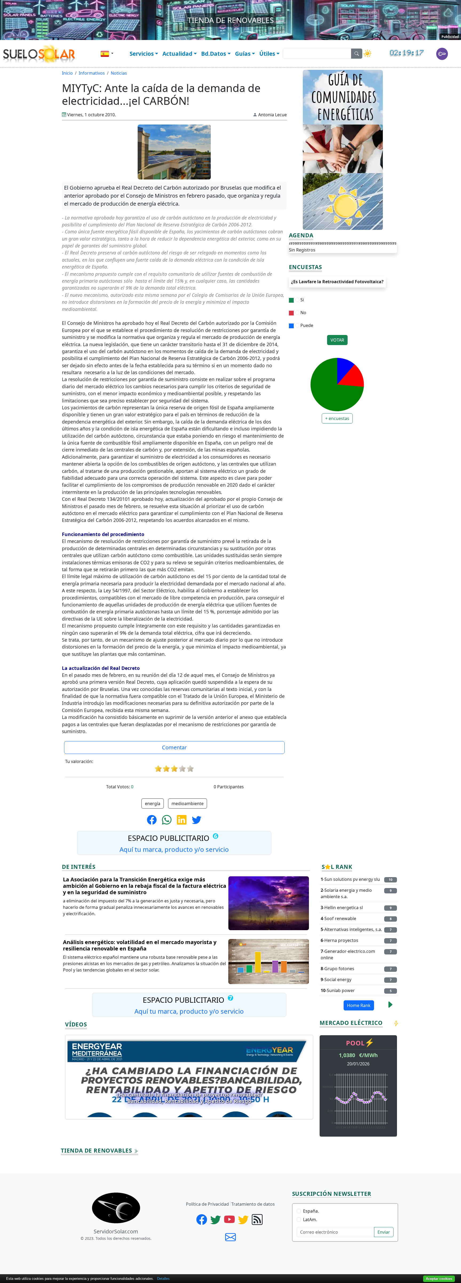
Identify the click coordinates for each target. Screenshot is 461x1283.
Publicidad (450, 36)
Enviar (383, 1232)
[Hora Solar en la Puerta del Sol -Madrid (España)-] (413, 55)
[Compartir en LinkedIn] (184, 819)
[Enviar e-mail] (230, 1237)
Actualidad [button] (177, 53)
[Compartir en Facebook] (154, 819)
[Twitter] (216, 1222)
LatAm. (310, 1219)
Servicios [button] (142, 53)
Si (301, 300)
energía (152, 803)
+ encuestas (337, 418)
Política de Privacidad (207, 1204)
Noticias (119, 73)
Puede (306, 325)
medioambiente (188, 803)
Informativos (92, 73)
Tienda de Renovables (97, 1150)
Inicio (67, 73)
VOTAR (337, 340)
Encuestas (305, 267)
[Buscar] (356, 54)
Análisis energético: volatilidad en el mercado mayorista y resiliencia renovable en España (139, 945)
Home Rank (359, 1005)
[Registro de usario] (441, 55)
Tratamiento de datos (253, 1204)
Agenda (301, 235)
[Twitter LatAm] (244, 1222)
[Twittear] (196, 819)
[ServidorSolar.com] (116, 1207)
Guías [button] (243, 53)
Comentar (174, 747)
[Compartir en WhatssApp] (169, 819)
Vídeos (76, 1024)
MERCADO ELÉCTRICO (351, 1023)
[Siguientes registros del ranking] (390, 1006)
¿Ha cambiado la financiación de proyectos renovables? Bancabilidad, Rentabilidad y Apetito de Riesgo (189, 1098)
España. (311, 1211)
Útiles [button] (267, 53)
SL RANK (337, 867)
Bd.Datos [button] (213, 53)
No (302, 312)
